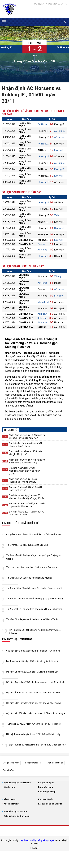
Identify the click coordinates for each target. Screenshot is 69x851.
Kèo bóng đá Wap (47, 791)
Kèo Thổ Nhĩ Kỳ (11, 804)
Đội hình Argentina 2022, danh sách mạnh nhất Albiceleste (27, 505)
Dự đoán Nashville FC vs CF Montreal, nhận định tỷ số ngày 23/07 (24, 471)
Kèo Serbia (9, 787)
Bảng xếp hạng (45, 787)
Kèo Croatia (10, 799)
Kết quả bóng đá (46, 782)
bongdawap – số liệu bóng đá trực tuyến (36, 840)
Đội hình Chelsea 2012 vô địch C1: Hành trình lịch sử (26, 488)
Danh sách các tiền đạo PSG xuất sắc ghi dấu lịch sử (25, 453)
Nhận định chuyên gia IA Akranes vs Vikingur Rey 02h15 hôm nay (27, 436)
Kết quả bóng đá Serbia (15, 811)
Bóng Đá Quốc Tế (33, 763)
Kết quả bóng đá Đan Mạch (17, 816)
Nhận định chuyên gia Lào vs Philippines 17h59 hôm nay (23, 480)
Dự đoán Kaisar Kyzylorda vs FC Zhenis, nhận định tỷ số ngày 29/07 (26, 497)
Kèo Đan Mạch (45, 799)
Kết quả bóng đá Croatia (50, 804)
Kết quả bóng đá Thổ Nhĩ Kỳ (17, 782)
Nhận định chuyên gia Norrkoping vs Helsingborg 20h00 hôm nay (27, 461)
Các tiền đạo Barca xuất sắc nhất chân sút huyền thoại (25, 444)
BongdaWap (8, 770)
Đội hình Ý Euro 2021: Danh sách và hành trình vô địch (26, 513)
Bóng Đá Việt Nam (11, 763)
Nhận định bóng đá (55, 763)
